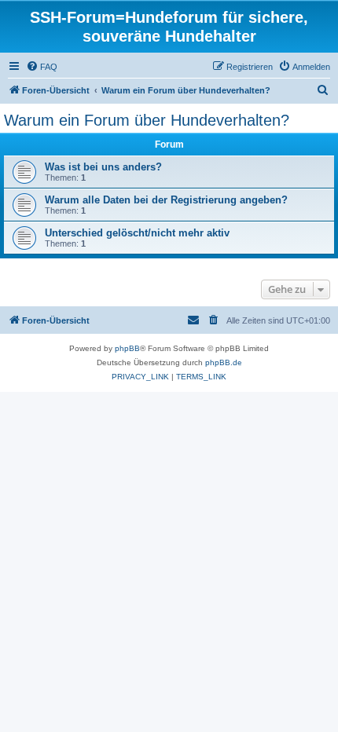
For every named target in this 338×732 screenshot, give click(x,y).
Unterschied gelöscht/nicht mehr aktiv (137, 233)
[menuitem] (41, 66)
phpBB (127, 348)
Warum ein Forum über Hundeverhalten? (146, 120)
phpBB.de (223, 362)
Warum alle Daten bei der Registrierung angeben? (166, 200)
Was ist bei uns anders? (103, 167)
